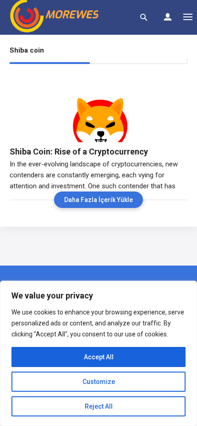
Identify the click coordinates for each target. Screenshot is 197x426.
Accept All (99, 357)
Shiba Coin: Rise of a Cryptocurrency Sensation (79, 152)
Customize (98, 381)
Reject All (99, 406)
